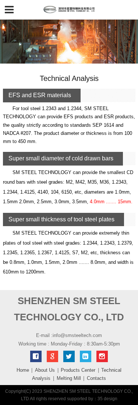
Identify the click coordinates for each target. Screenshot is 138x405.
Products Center (78, 370)
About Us (45, 370)
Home (23, 370)
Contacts (96, 378)
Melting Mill (69, 378)
